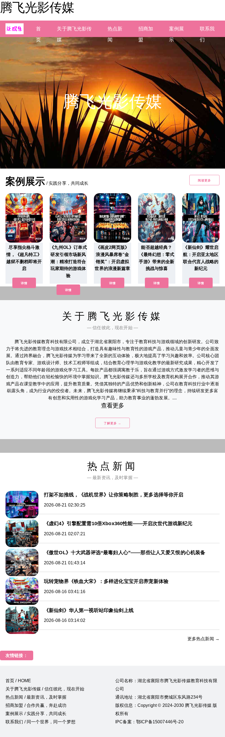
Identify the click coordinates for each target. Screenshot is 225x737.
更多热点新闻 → (203, 638)
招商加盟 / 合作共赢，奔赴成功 (36, 705)
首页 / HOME (18, 680)
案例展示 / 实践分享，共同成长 (36, 713)
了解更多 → (112, 423)
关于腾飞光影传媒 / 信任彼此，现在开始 (44, 689)
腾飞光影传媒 (37, 7)
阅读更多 (204, 180)
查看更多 (112, 405)
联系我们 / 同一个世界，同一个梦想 (40, 721)
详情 (24, 283)
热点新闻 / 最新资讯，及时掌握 (36, 697)
